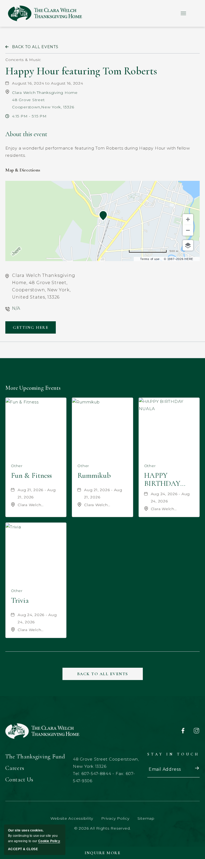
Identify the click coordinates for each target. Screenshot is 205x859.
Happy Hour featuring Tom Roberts (81, 71)
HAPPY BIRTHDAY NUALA (162, 479)
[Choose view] (188, 245)
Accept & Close (23, 849)
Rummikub (94, 475)
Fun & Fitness (31, 475)
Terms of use (150, 259)
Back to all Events (35, 46)
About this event (26, 134)
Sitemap (146, 818)
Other (17, 465)
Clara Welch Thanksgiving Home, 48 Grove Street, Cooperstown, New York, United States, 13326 (43, 286)
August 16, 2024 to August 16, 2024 (47, 83)
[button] (30, 327)
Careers (14, 768)
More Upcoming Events (33, 387)
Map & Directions (22, 170)
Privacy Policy (115, 818)
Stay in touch (173, 754)
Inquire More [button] (102, 853)
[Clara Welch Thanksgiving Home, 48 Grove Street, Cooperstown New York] (45, 13)
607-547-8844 (96, 773)
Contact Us (19, 779)
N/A (16, 308)
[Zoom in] (188, 219)
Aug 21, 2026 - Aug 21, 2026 (37, 493)
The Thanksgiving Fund (35, 756)
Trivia (20, 600)
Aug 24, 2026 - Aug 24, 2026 (170, 497)
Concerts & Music (23, 59)
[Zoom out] (188, 230)
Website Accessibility (71, 818)
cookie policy (49, 841)
